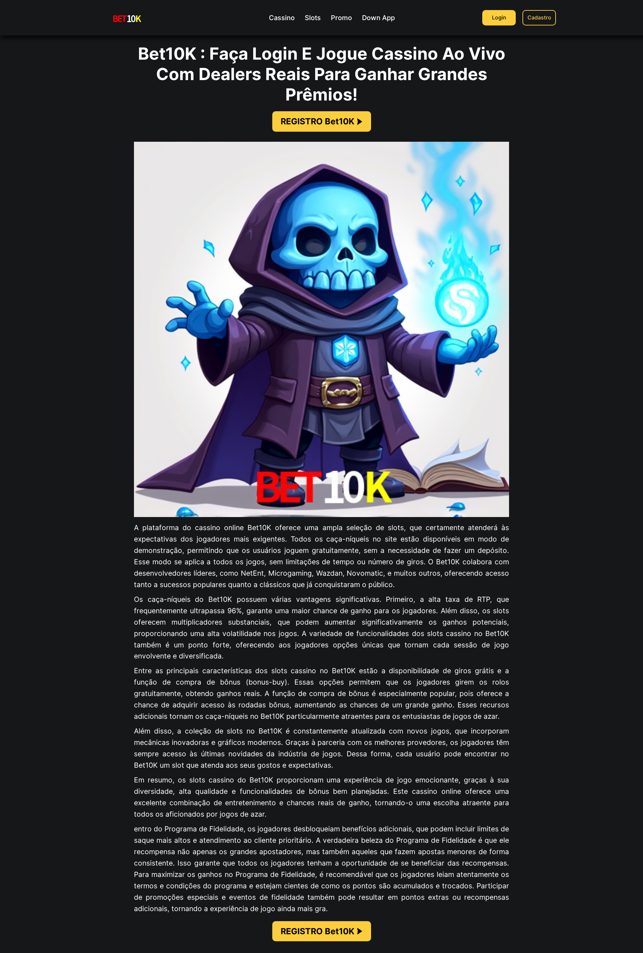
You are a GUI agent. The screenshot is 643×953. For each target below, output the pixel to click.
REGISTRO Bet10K (317, 121)
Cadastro (539, 17)
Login (499, 17)
